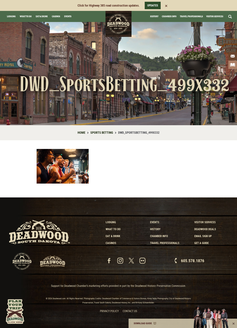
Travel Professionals (191, 16)
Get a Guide (201, 243)
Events (67, 16)
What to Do (113, 229)
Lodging (11, 16)
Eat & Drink (42, 16)
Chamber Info (169, 16)
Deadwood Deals (205, 229)
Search (230, 16)
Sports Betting (101, 132)
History (154, 16)
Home (81, 132)
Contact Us (130, 311)
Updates (152, 5)
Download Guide (143, 323)
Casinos (56, 16)
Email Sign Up (203, 236)
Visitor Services (214, 16)
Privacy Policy (109, 311)
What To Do (26, 16)
